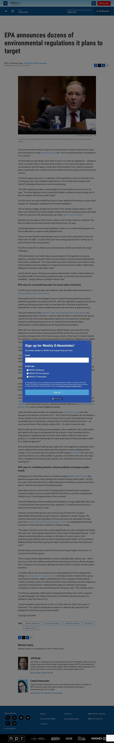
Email (27, 355)
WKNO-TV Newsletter (37, 376)
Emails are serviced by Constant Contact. (70, 386)
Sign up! (57, 392)
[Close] (89, 342)
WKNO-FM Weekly (36, 370)
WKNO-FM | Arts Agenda (39, 373)
